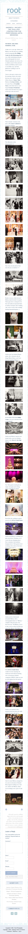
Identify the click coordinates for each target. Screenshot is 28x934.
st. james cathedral (18, 825)
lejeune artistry (18, 823)
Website (7, 866)
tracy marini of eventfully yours (15, 827)
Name (7, 855)
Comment (8, 841)
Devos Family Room (16, 818)
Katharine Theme (16, 929)
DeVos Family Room (17, 520)
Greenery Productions (14, 87)
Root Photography (18, 928)
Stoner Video (17, 80)
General (16, 814)
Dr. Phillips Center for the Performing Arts (14, 820)
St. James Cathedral (14, 123)
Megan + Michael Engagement (14, 891)
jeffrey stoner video (10, 823)
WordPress (15, 931)
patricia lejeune (9, 825)
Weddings (20, 814)
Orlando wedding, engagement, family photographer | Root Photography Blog (14, 12)
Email (7, 861)
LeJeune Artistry (14, 82)
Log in (20, 931)
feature (10, 821)
